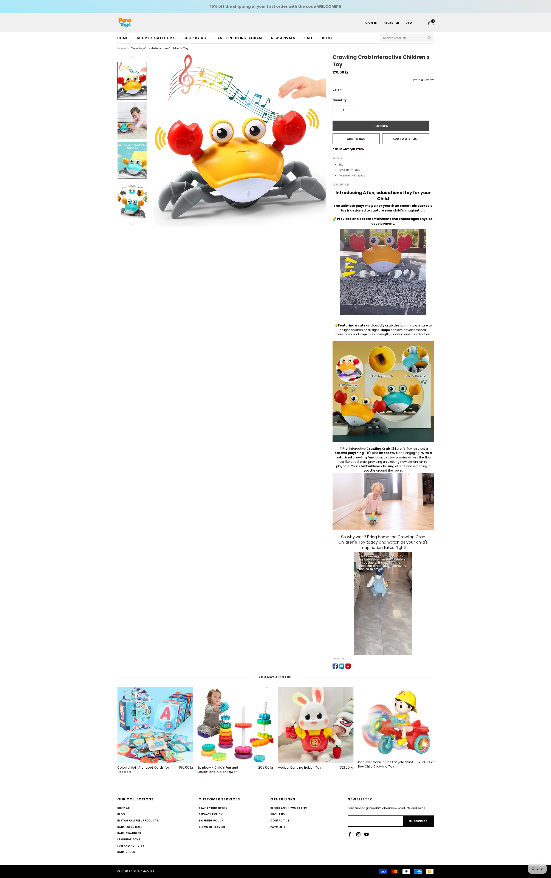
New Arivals (283, 38)
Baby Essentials (129, 827)
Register (391, 23)
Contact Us (279, 820)
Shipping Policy (211, 820)
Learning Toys (128, 839)
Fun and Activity (130, 845)
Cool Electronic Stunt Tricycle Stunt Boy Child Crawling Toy (305, 764)
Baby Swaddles (129, 833)
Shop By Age (196, 38)
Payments (278, 827)
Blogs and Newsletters (289, 808)
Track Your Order (212, 808)
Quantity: (340, 100)
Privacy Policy (210, 814)
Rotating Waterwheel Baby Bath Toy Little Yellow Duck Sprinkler (383, 770)
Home (122, 38)
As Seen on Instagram (239, 38)
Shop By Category (156, 38)
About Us (277, 814)
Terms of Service (212, 827)
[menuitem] (124, 38)
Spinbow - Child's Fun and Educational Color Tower (137, 770)
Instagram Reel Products (138, 820)
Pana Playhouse (141, 871)
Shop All (124, 808)
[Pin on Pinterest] (348, 666)
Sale (308, 38)
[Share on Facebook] (335, 666)
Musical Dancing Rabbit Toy (219, 768)
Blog (327, 38)
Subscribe (418, 821)
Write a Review (423, 80)
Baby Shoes (126, 852)
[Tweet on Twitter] (341, 666)
